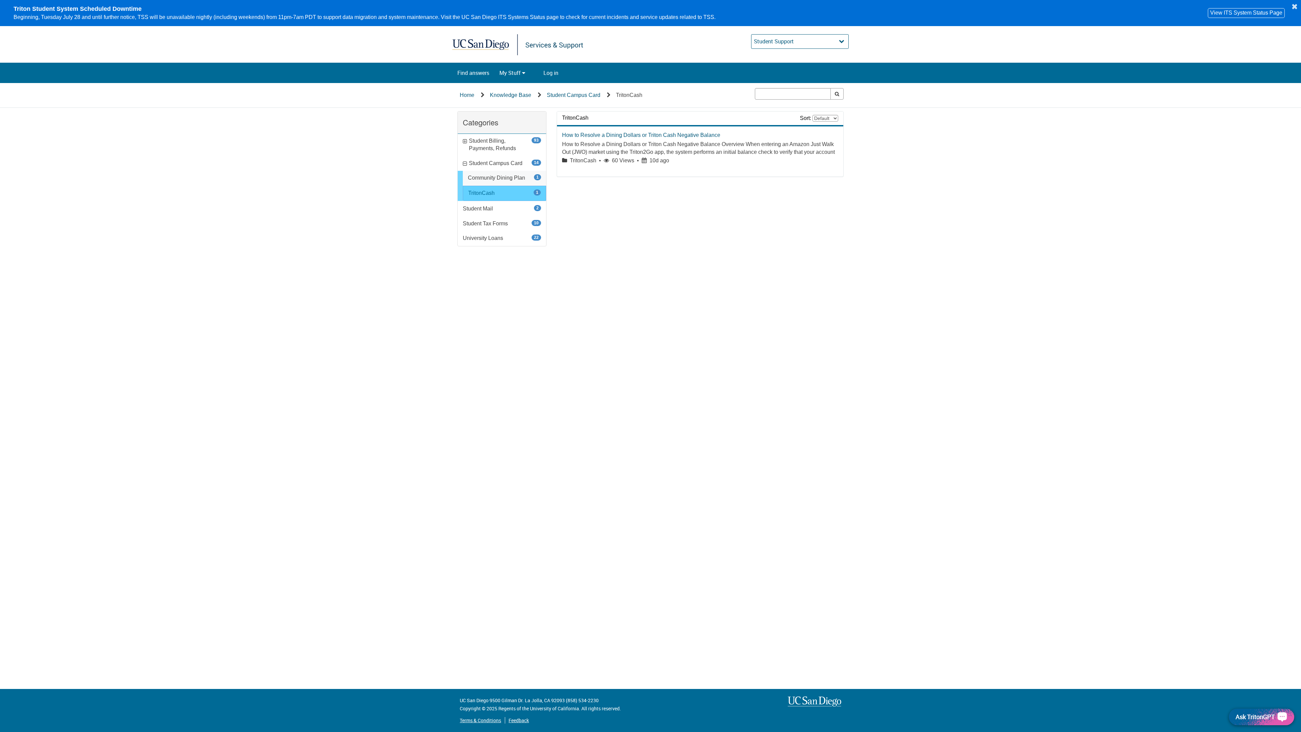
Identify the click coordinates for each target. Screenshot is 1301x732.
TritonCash (629, 95)
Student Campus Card (573, 95)
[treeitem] (504, 193)
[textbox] (793, 94)
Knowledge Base (510, 95)
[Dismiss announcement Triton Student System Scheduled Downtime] (1295, 6)
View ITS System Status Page (1246, 13)
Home (467, 95)
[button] (473, 73)
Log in (550, 73)
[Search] (837, 94)
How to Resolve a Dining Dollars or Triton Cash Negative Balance (641, 135)
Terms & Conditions (480, 720)
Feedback (519, 720)
